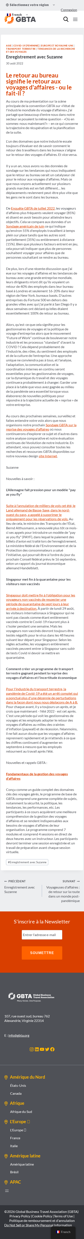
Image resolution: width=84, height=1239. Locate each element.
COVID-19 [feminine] (26, 45)
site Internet (48, 456)
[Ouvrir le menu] (75, 19)
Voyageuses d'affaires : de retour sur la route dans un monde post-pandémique (63, 891)
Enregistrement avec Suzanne (27, 862)
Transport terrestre (21, 48)
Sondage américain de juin (25, 226)
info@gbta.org (18, 1035)
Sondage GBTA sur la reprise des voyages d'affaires (41, 427)
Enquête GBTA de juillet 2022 (33, 208)
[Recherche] (65, 19)
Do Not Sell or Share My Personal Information (38, 1225)
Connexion (69, 10)
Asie (8, 45)
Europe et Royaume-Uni (57, 45)
